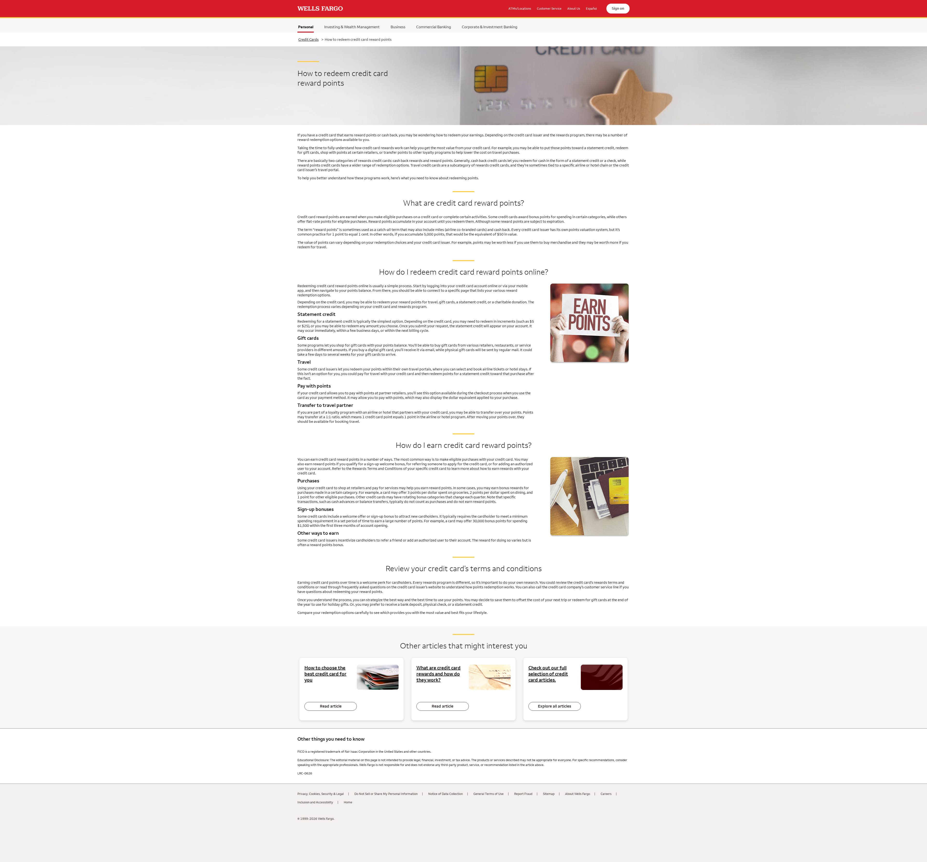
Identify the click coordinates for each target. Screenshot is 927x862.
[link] (320, 8)
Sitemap (549, 794)
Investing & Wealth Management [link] (352, 26)
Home (348, 802)
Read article (331, 706)
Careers (606, 794)
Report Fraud (523, 794)
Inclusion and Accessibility (315, 802)
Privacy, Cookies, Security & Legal (320, 794)
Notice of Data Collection (445, 794)
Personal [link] (306, 28)
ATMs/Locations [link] (519, 8)
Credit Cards (308, 39)
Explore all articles (554, 706)
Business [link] (398, 26)
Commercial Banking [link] (433, 26)
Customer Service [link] (549, 8)
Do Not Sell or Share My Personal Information (386, 794)
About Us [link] (573, 8)
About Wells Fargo (577, 794)
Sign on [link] (618, 8)
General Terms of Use (488, 794)
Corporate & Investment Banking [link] (489, 26)
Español (591, 8)
